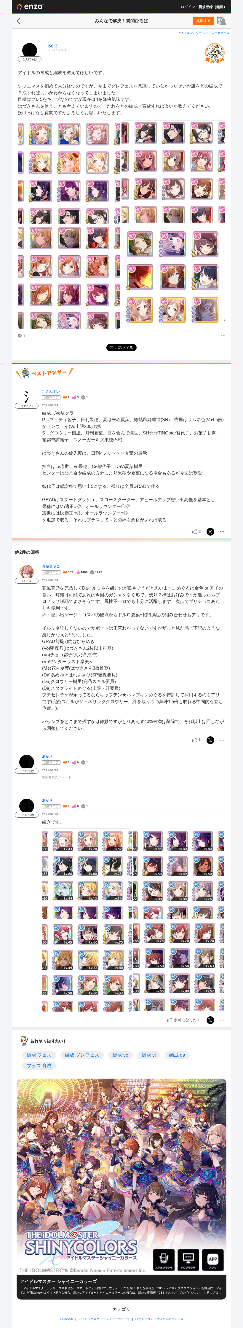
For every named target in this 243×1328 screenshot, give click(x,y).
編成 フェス (39, 1055)
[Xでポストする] (210, 532)
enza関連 (66, 1319)
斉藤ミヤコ (51, 566)
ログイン (188, 7)
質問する (203, 21)
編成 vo (120, 1055)
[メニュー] (223, 335)
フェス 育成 (39, 1065)
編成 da (177, 1055)
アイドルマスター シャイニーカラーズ (203, 32)
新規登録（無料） (213, 7)
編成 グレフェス (82, 1055)
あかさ (52, 46)
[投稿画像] (69, 172)
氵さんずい (51, 391)
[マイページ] (221, 21)
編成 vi (149, 1055)
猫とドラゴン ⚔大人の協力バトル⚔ (159, 1319)
